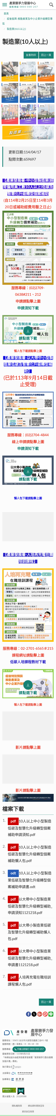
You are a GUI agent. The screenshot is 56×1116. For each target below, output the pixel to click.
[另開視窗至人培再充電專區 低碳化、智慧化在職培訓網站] (28, 605)
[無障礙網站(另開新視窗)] (10, 1090)
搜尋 (51, 4)
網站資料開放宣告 (36, 1106)
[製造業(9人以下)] (10, 71)
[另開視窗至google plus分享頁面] (39, 1014)
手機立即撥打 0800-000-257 (30, 1049)
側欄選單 (4, 4)
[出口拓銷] (46, 93)
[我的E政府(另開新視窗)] (21, 1091)
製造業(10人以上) (16, 29)
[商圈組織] (10, 114)
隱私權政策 (17, 1106)
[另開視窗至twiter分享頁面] (34, 1014)
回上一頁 (46, 55)
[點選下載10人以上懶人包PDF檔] (28, 329)
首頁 (6, 13)
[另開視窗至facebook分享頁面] (28, 1014)
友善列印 (31, 55)
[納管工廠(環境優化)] (46, 114)
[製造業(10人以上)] (28, 71)
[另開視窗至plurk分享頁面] (45, 1014)
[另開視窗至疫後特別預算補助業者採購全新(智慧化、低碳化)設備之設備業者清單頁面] (28, 800)
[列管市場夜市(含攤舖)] (28, 114)
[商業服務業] (28, 93)
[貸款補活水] (46, 71)
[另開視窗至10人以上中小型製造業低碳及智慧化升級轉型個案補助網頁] (28, 248)
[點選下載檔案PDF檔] (28, 470)
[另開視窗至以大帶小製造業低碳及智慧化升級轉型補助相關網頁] (28, 427)
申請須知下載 (28, 308)
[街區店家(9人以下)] (10, 93)
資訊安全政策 (28, 1112)
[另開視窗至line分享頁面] (50, 1014)
